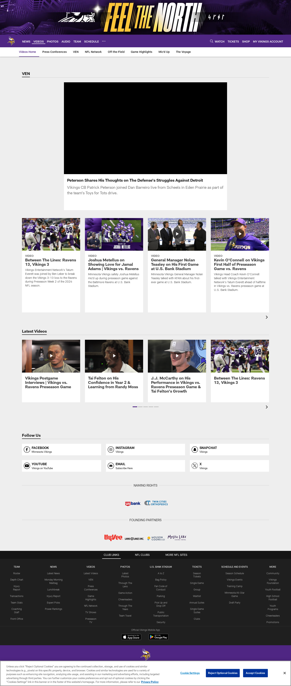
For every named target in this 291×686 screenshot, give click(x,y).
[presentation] (267, 318)
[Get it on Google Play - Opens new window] (158, 639)
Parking (161, 596)
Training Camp (234, 586)
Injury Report (53, 596)
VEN (90, 579)
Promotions (272, 622)
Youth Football (273, 589)
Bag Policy (160, 579)
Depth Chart (16, 579)
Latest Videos (91, 573)
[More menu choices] (103, 41)
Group (197, 589)
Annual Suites (196, 602)
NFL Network (90, 605)
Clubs (197, 618)
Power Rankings (53, 608)
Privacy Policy (150, 681)
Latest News (53, 573)
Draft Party (234, 602)
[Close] (284, 673)
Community (272, 573)
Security (161, 622)
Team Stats (17, 602)
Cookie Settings (190, 673)
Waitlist (197, 596)
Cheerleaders (125, 599)
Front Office (16, 618)
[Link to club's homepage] (11, 41)
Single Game (197, 583)
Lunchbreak (53, 589)
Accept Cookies (255, 673)
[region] (145, 673)
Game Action (125, 592)
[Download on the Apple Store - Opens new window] (131, 637)
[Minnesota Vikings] (145, 655)
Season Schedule (234, 573)
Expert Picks (53, 602)
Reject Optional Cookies (223, 673)
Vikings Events (234, 579)
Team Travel (125, 615)
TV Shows (90, 612)
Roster (16, 573)
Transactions (16, 596)
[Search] (211, 41)
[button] (135, 406)
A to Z (161, 573)
